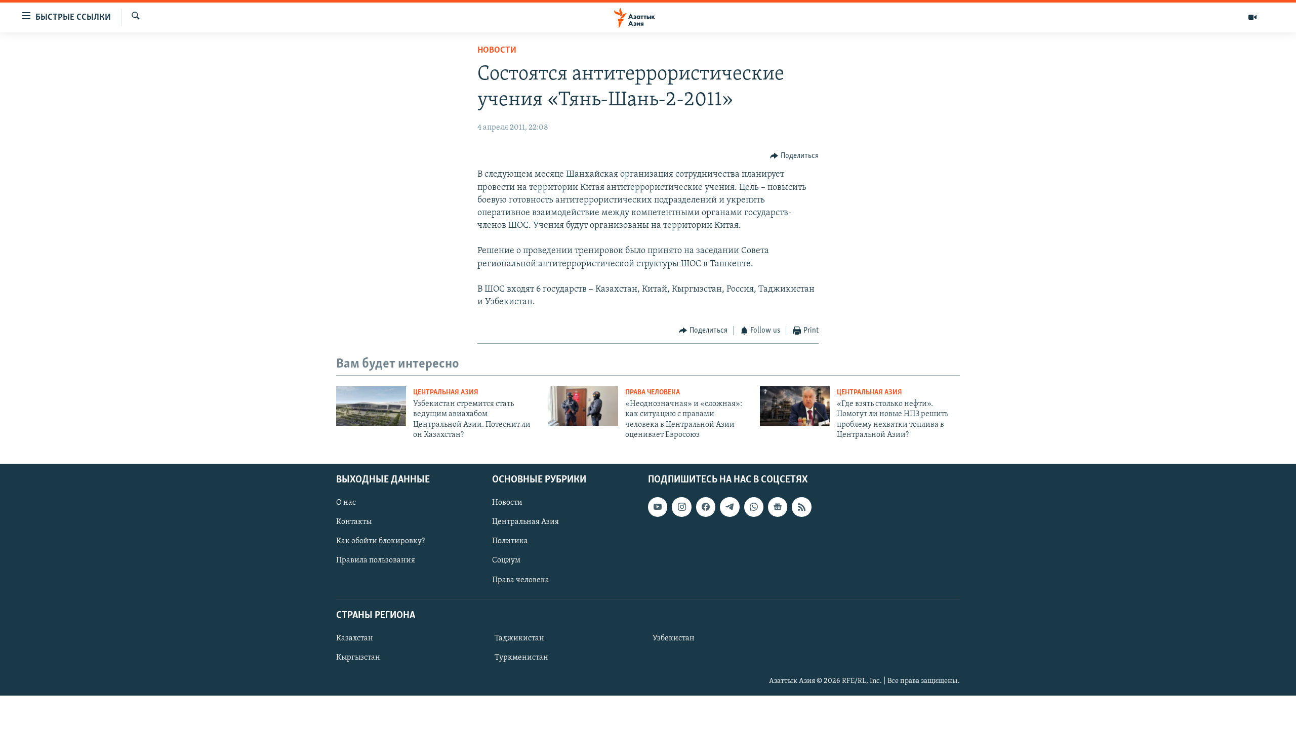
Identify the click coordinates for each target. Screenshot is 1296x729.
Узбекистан (674, 638)
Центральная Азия (445, 392)
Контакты (354, 522)
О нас (346, 503)
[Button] (794, 156)
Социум (506, 560)
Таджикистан (519, 638)
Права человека (652, 392)
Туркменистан (521, 658)
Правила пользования (375, 560)
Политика (510, 541)
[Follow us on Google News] (777, 506)
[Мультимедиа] (1252, 17)
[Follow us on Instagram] (681, 506)
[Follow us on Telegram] (729, 506)
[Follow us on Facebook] (705, 506)
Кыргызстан (358, 658)
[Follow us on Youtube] (657, 506)
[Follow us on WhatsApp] (753, 506)
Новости (496, 50)
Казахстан (354, 638)
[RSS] (801, 506)
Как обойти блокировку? (380, 541)
